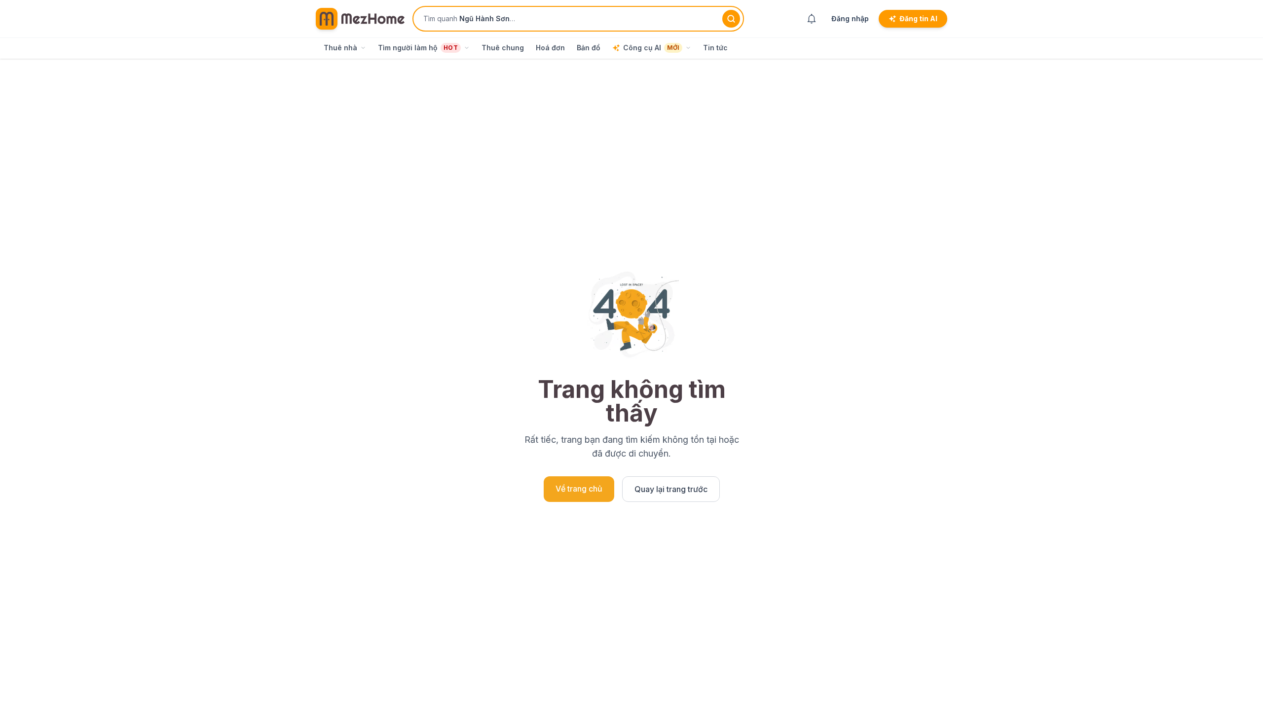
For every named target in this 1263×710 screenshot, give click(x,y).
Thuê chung (503, 47)
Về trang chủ (579, 489)
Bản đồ (588, 47)
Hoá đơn (550, 47)
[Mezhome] (360, 19)
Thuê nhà (340, 47)
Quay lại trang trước (670, 489)
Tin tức (715, 47)
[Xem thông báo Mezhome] (811, 19)
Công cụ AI (651, 47)
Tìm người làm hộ (418, 47)
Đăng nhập (850, 18)
